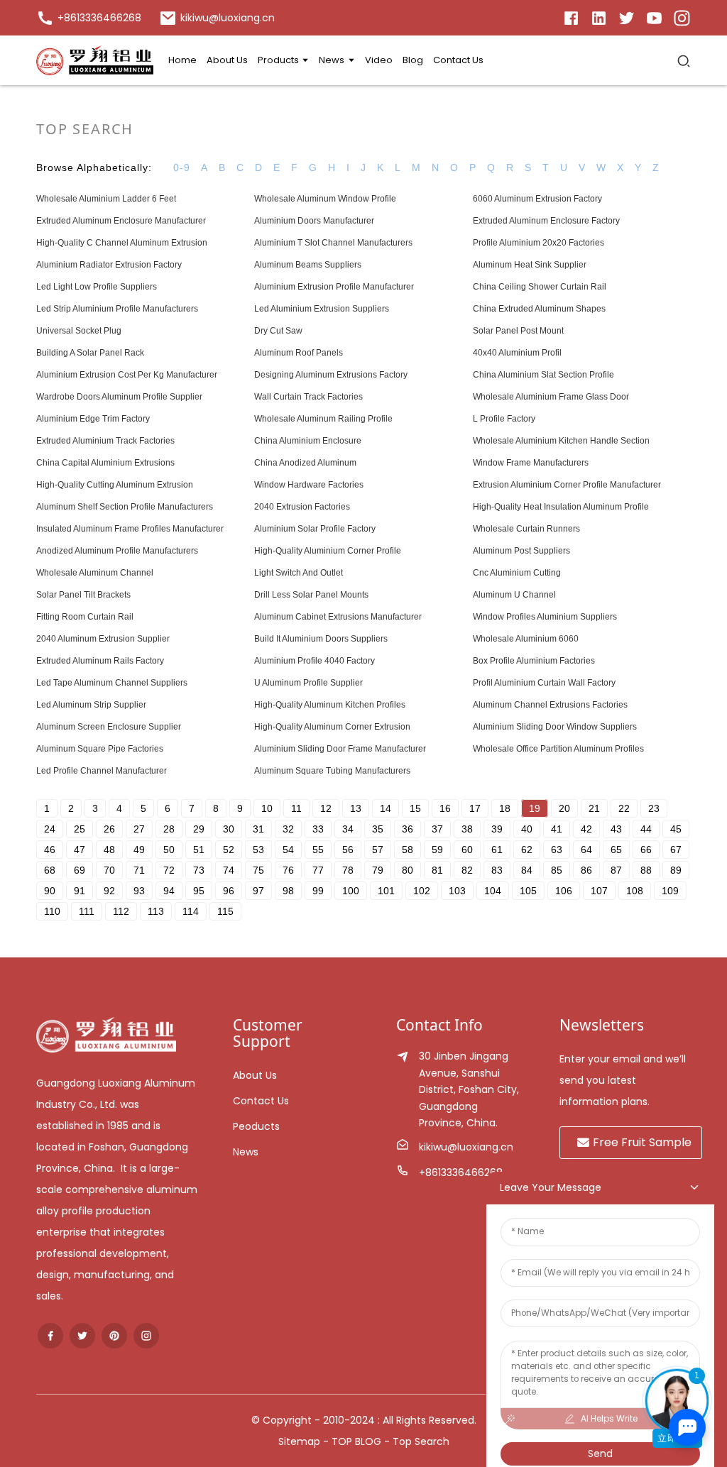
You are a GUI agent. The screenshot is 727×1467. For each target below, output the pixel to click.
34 (348, 829)
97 (258, 890)
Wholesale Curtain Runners (526, 529)
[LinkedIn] (571, 17)
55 (318, 849)
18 (504, 808)
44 (646, 829)
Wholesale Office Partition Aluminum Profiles (558, 749)
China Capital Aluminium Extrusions (105, 463)
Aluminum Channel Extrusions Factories (550, 705)
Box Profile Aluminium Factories (534, 661)
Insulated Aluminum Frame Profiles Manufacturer (130, 529)
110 (52, 911)
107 (599, 890)
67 (676, 849)
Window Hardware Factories (309, 485)
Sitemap (299, 1441)
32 (288, 829)
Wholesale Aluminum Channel (94, 573)
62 (526, 849)
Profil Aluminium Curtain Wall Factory (544, 683)
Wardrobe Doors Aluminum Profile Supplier (119, 397)
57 (377, 849)
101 (386, 890)
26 (109, 829)
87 (616, 870)
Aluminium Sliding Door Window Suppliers (555, 727)
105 (528, 890)
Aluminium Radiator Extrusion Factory (109, 265)
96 (228, 890)
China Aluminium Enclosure (307, 441)
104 (492, 890)
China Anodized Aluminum (305, 463)
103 (457, 890)
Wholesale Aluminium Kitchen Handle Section (561, 441)
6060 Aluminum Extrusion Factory (537, 199)
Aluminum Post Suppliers (521, 551)
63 (556, 849)
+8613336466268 (461, 1172)
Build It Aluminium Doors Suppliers (321, 639)
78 (348, 870)
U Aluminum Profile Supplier (308, 683)
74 (228, 870)
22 (624, 808)
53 (258, 849)
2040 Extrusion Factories (302, 507)
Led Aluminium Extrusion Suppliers (321, 309)
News (245, 1152)
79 (377, 870)
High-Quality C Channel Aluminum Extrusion (121, 243)
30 (228, 829)
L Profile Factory (504, 419)
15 (415, 808)
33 (318, 829)
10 (267, 808)
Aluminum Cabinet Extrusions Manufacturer (338, 617)
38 (467, 829)
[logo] (94, 60)
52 (228, 849)
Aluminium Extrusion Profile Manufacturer (334, 287)
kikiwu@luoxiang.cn (466, 1147)
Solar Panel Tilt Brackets (83, 595)
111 (86, 911)
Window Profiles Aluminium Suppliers (545, 617)
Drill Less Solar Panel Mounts (311, 595)
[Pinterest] (114, 1335)
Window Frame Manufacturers (531, 463)
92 (109, 890)
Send (600, 1453)
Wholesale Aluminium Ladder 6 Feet (106, 199)
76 (288, 870)
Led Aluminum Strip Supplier (91, 705)
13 (355, 808)
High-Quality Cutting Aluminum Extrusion (114, 485)
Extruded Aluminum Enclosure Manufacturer (121, 221)
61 (497, 849)
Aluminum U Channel (514, 595)
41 (556, 829)
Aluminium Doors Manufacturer (314, 221)
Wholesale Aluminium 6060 (526, 639)
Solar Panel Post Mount (518, 331)
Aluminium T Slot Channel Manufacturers (333, 243)
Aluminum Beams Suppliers (307, 265)
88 (646, 870)
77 (318, 870)
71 (139, 870)
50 (169, 849)
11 (296, 808)
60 (467, 849)
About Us (255, 1075)
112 (121, 911)
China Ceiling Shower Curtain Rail (539, 287)
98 (288, 890)
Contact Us (261, 1101)
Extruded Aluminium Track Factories (105, 441)
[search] (684, 60)
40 (526, 829)
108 (634, 890)
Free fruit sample (642, 1142)
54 (288, 849)
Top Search (421, 1441)
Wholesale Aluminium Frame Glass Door (551, 397)
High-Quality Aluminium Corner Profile (327, 551)
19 (534, 808)
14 (385, 808)
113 (156, 911)
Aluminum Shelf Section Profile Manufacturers (124, 507)
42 (586, 829)
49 (139, 849)
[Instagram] (682, 17)
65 (616, 849)
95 (198, 890)
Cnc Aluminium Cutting (517, 573)
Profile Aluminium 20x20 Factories (538, 243)
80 (407, 870)
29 (198, 829)
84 (526, 870)
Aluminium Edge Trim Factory (93, 419)
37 (437, 829)
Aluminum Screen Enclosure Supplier (108, 727)
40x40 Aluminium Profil (517, 353)
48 (109, 849)
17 (475, 808)
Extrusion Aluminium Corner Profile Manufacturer (567, 485)
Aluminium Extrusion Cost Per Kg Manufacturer (126, 375)
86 (586, 870)
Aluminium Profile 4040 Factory (314, 661)
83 (497, 870)
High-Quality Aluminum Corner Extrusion (332, 727)
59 (437, 849)
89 (676, 870)
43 (616, 829)
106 (563, 890)
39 (497, 829)
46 (49, 849)
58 (407, 849)
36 (407, 829)
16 (445, 808)
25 (79, 829)
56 (348, 849)
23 (654, 808)
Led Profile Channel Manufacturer (101, 771)
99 (318, 890)
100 (350, 890)
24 (49, 829)
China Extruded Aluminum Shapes (539, 309)
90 (49, 890)
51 (198, 849)
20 (564, 808)
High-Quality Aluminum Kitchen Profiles (329, 705)
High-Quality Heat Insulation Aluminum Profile (561, 507)
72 (169, 870)
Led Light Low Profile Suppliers (96, 287)
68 (49, 870)
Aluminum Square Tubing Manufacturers (332, 771)
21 (594, 808)
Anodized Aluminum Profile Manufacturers (117, 551)
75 (258, 870)
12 (326, 808)
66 (646, 849)
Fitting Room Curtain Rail (84, 617)
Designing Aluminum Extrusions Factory (331, 375)
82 (467, 870)
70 (109, 870)
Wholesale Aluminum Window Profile (325, 199)
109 (670, 890)
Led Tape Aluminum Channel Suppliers (111, 683)
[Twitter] (599, 17)
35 (377, 829)
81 (437, 870)
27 (139, 829)
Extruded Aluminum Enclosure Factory (546, 221)
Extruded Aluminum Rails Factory (100, 661)
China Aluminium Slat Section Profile (543, 375)
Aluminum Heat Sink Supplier (529, 265)
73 (198, 870)
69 (79, 870)
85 (556, 870)
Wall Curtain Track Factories (308, 397)
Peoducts (256, 1126)
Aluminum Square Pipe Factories (99, 749)
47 (79, 849)
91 (79, 890)
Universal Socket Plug (78, 331)
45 (676, 829)
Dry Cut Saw (278, 331)
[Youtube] (654, 17)
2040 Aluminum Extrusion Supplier (103, 639)
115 (225, 911)
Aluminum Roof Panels (298, 353)
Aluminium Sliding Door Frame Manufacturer (340, 749)
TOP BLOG (358, 1441)
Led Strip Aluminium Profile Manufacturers (117, 309)
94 (169, 890)
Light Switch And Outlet (298, 573)
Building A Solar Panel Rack (90, 353)
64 (586, 849)
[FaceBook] (50, 1335)
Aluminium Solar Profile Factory (315, 529)
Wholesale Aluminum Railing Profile (323, 419)
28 (169, 829)
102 (421, 890)
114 (190, 911)
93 (139, 890)
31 (258, 829)
